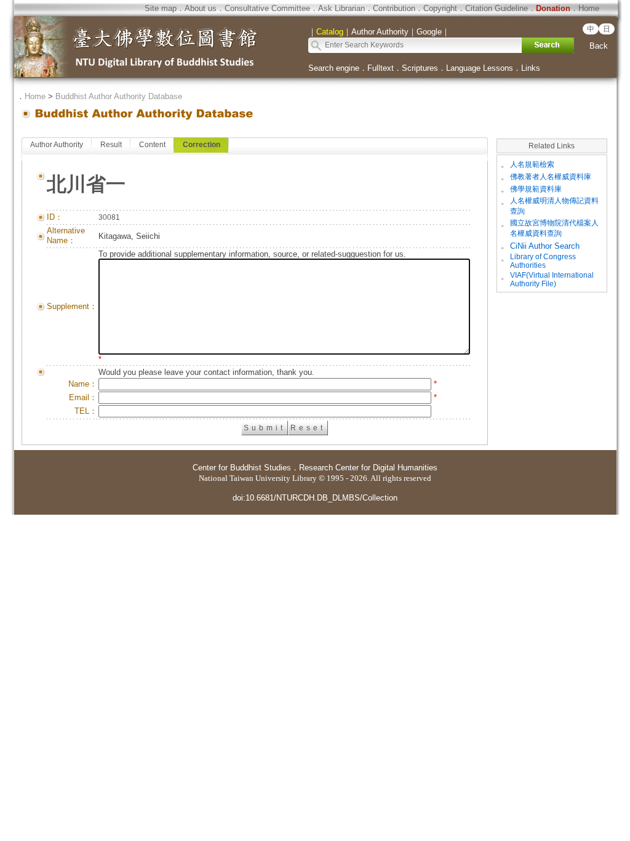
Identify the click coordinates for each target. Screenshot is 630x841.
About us (201, 8)
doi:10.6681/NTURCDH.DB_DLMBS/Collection (315, 497)
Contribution (394, 8)
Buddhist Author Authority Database (118, 96)
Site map (161, 8)
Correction (201, 144)
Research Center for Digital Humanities (368, 467)
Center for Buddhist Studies (242, 467)
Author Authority (56, 144)
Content (152, 144)
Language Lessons (479, 68)
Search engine (333, 68)
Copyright (440, 8)
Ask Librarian (341, 8)
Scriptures (420, 68)
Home (588, 8)
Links (530, 68)
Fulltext (380, 68)
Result (111, 144)
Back (598, 45)
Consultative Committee (267, 8)
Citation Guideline (496, 8)
